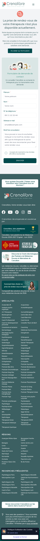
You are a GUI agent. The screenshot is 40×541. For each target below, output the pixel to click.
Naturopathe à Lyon (8, 477)
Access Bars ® (6, 305)
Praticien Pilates (7, 387)
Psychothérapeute (27, 406)
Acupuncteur (25, 305)
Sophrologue (6, 417)
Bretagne (5, 443)
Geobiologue (6, 342)
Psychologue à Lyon (27, 490)
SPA (3, 412)
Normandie (5, 456)
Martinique (5, 454)
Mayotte (23, 454)
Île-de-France (25, 462)
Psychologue (6, 404)
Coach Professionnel (8, 320)
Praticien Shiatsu (26, 389)
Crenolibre (6, 205)
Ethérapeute (25, 337)
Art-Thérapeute (7, 312)
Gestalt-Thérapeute (27, 342)
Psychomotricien (26, 404)
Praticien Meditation (27, 378)
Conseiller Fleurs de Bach (29, 323)
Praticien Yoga (6, 396)
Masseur (4, 356)
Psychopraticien (7, 406)
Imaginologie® (25, 348)
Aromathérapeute (26, 307)
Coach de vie (25, 320)
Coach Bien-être (26, 317)
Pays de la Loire (26, 459)
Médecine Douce (7, 359)
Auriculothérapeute (27, 312)
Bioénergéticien (7, 315)
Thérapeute (24, 417)
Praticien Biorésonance (28, 367)
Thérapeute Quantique (9, 427)
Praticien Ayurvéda (27, 364)
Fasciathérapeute (26, 340)
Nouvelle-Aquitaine (27, 456)
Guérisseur (24, 345)
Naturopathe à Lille (27, 487)
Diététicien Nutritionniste (29, 330)
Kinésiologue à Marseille (9, 493)
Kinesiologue (25, 351)
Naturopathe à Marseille (29, 485)
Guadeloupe (6, 448)
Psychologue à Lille (27, 482)
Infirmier (4, 351)
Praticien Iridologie (8, 375)
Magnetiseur (25, 353)
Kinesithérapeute (7, 353)
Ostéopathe (5, 364)
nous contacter (32, 523)
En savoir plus (13, 533)
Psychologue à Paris (8, 475)
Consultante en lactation (9, 327)
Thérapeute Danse (8, 420)
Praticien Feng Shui (8, 372)
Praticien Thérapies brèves (29, 392)
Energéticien (25, 333)
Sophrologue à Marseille (28, 475)
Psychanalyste (25, 401)
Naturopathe (25, 359)
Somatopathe (6, 414)
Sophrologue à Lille (8, 482)
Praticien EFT (25, 369)
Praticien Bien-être (8, 367)
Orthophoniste (6, 361)
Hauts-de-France (7, 451)
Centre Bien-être (26, 315)
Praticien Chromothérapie (10, 369)
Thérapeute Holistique (9, 423)
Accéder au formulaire (20, 51)
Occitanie (5, 459)
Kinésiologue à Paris (8, 485)
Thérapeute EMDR (27, 420)
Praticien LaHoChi (26, 375)
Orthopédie (24, 361)
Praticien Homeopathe (28, 372)
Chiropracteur (6, 317)
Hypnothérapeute (7, 348)
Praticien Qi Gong (26, 387)
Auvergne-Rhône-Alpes (9, 438)
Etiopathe (5, 340)
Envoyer (20, 161)
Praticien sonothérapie (9, 401)
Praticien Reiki (6, 389)
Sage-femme (25, 412)
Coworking (24, 327)
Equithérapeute (7, 337)
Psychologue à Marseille (9, 487)
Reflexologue (6, 409)
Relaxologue (25, 409)
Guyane (23, 448)
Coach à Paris (6, 490)
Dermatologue (6, 330)
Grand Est (24, 445)
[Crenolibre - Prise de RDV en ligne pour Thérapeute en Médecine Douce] (13, 4)
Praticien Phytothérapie (28, 382)
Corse (3, 445)
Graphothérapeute (8, 345)
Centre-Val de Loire (27, 443)
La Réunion (24, 451)
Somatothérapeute (27, 414)
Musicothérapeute (27, 356)
